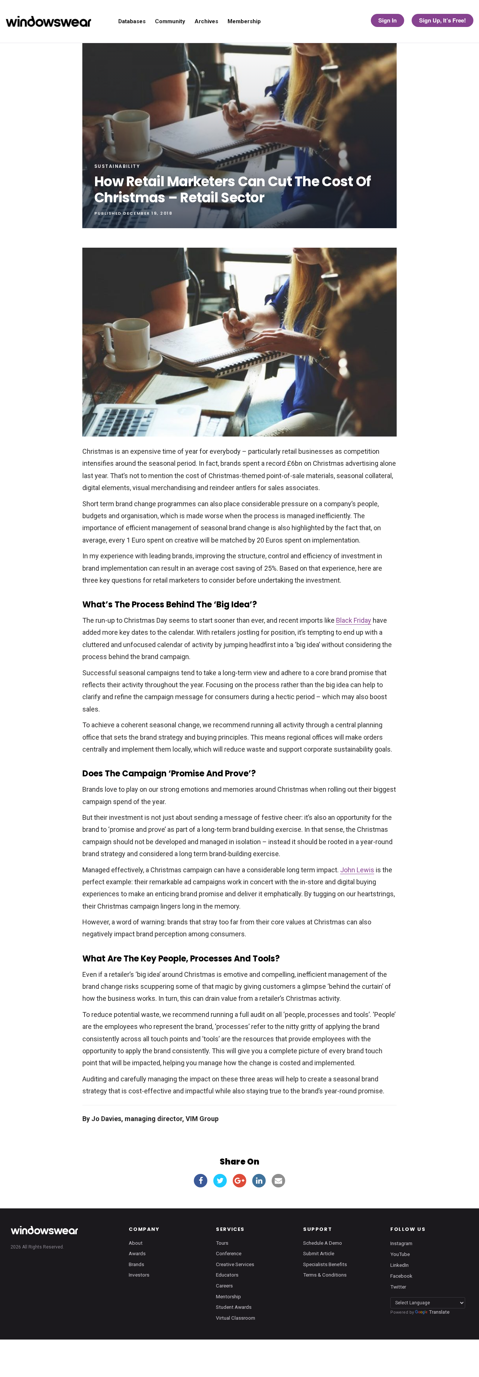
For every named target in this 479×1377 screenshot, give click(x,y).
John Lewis (357, 870)
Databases (132, 21)
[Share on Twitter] (220, 1180)
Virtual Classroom (235, 1318)
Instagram (401, 1243)
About (136, 1243)
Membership (244, 21)
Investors (139, 1275)
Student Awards (233, 1307)
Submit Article (318, 1253)
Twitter (398, 1287)
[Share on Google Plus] (239, 1180)
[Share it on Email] (278, 1180)
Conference (228, 1253)
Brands (136, 1264)
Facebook (401, 1275)
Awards (137, 1253)
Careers (224, 1286)
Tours (222, 1243)
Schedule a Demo (322, 1243)
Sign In (387, 20)
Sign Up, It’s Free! (442, 20)
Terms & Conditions (325, 1275)
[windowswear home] (44, 1230)
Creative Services (235, 1264)
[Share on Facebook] (200, 1180)
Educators (227, 1275)
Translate (439, 1312)
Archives (206, 21)
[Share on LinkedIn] (259, 1180)
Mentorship (228, 1296)
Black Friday (353, 620)
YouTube (400, 1254)
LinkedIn (399, 1265)
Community (170, 21)
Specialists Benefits (325, 1264)
